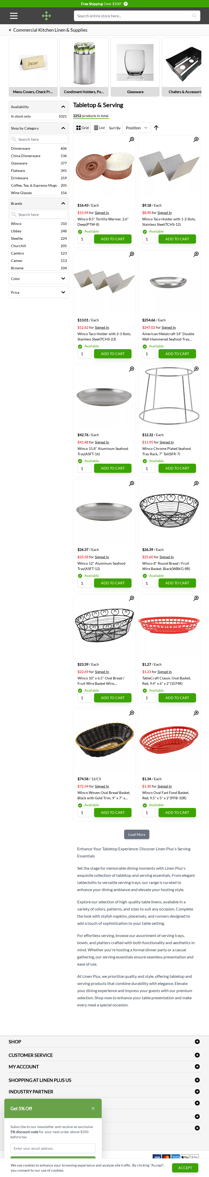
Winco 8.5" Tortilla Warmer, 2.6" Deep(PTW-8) (103, 221)
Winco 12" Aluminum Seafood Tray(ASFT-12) (101, 566)
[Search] (194, 15)
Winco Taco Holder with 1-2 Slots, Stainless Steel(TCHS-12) (169, 221)
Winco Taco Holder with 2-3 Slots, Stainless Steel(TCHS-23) (104, 336)
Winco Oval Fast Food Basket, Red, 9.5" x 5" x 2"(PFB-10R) (165, 795)
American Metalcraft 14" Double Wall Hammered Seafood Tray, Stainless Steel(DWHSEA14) (168, 336)
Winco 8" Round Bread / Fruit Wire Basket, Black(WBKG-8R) (166, 566)
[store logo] (46, 16)
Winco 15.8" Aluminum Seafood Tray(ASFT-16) (102, 451)
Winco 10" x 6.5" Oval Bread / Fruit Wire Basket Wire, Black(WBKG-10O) (100, 681)
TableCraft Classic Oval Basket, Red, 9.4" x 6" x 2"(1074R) (166, 681)
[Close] (93, 1108)
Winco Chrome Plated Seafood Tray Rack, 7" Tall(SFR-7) (166, 451)
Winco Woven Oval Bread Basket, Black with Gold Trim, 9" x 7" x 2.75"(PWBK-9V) (103, 795)
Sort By (115, 128)
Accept (185, 1168)
